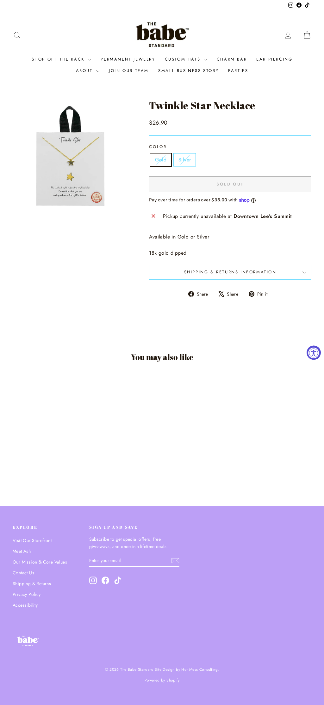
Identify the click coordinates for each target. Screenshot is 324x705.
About (85, 71)
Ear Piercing (274, 59)
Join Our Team (129, 71)
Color (157, 147)
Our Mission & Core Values (40, 562)
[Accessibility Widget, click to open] (314, 352)
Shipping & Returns (32, 583)
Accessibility (25, 605)
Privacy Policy (27, 594)
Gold (160, 159)
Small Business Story (188, 71)
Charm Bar (232, 59)
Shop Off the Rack (59, 59)
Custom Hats (183, 59)
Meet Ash (22, 551)
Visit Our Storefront (32, 540)
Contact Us (23, 573)
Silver (184, 159)
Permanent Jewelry (128, 59)
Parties (238, 71)
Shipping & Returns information (230, 272)
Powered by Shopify (162, 680)
